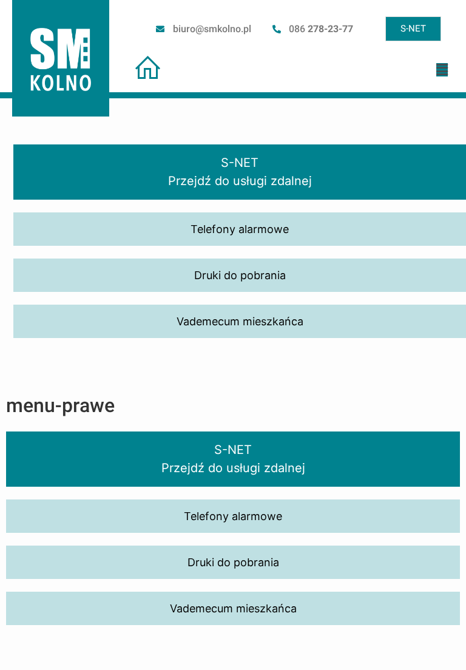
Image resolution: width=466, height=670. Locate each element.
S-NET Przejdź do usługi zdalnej (233, 458)
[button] (442, 69)
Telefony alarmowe (233, 516)
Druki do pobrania (233, 562)
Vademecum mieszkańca (233, 608)
